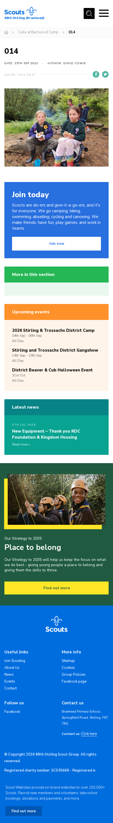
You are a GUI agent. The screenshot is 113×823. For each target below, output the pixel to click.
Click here (89, 734)
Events (9, 681)
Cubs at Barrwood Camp (38, 32)
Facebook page (74, 681)
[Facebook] (96, 74)
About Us (11, 667)
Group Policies (74, 674)
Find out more (56, 588)
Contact (10, 688)
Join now (56, 243)
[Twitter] (105, 74)
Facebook (12, 711)
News (9, 674)
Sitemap (68, 660)
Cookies (68, 667)
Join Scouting (14, 660)
